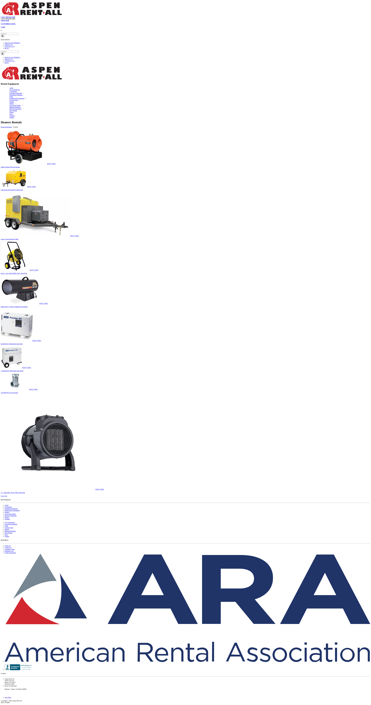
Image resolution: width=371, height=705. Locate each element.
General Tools (13, 100)
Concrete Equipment (15, 93)
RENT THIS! (51, 164)
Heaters (11, 102)
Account (32, 17)
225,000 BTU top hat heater (9, 393)
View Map (20, 17)
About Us (8, 546)
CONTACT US (9, 46)
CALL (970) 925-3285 (8, 17)
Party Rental (13, 110)
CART (3, 27)
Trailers (11, 117)
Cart (26, 17)
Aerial (11, 88)
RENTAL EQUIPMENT (12, 43)
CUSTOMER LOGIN (8, 24)
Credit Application (10, 553)
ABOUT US (9, 45)
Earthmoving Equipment (16, 98)
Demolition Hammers (16, 95)
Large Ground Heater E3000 (9, 239)
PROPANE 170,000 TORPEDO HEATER (14, 307)
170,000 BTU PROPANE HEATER (12, 371)
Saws (11, 114)
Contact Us (8, 547)
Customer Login (10, 549)
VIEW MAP (5, 20)
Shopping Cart (9, 551)
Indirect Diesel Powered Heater (10, 167)
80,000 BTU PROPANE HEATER (12, 344)
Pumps (11, 112)
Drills (11, 96)
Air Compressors (14, 90)
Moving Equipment (15, 109)
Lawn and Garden (15, 105)
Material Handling (15, 107)
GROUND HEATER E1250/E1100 (12, 190)
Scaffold (12, 116)
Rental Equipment (6, 127)
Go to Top (4, 496)
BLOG (7, 48)
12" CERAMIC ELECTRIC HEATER (13, 493)
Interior (11, 103)
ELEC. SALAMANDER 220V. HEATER (14, 273)
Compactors (13, 91)
